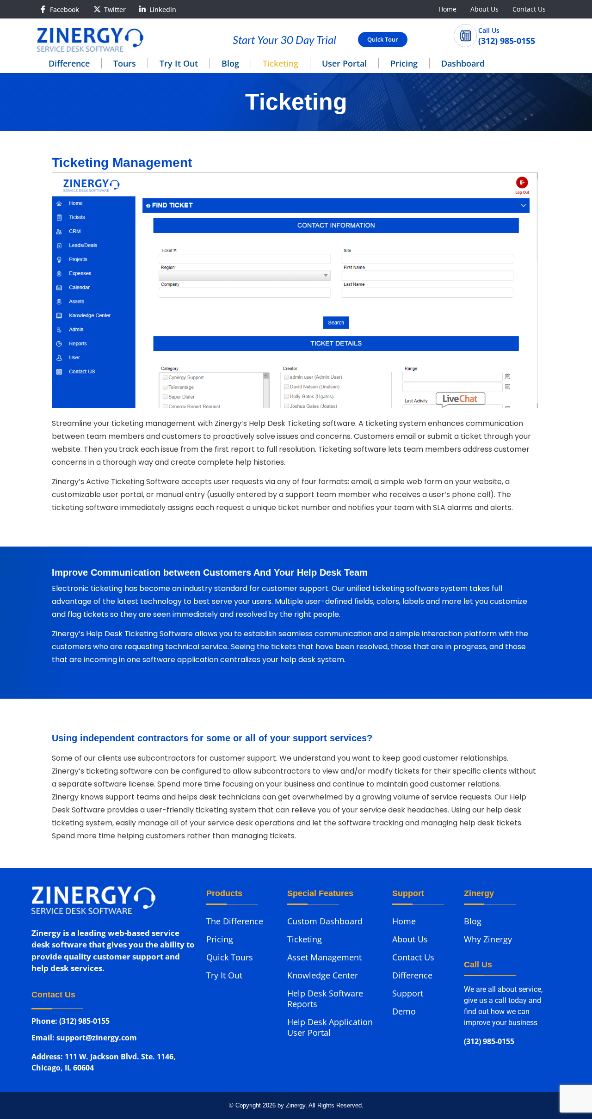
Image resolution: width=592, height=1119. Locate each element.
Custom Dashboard (325, 921)
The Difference (234, 921)
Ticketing (280, 63)
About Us (484, 9)
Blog (230, 63)
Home (447, 9)
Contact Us (529, 9)
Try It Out (179, 63)
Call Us (489, 30)
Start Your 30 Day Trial (284, 39)
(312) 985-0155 (489, 1042)
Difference (69, 63)
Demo (404, 1011)
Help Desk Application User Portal (330, 1027)
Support (407, 993)
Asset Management (324, 957)
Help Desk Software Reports (325, 998)
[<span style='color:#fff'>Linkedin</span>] (142, 9)
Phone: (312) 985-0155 (70, 1021)
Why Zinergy (488, 939)
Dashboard (463, 63)
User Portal (344, 63)
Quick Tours (229, 957)
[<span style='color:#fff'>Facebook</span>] (43, 9)
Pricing (404, 63)
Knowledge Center (322, 975)
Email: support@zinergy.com (84, 1040)
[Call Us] (465, 35)
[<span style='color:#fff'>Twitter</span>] (97, 9)
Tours (124, 63)
